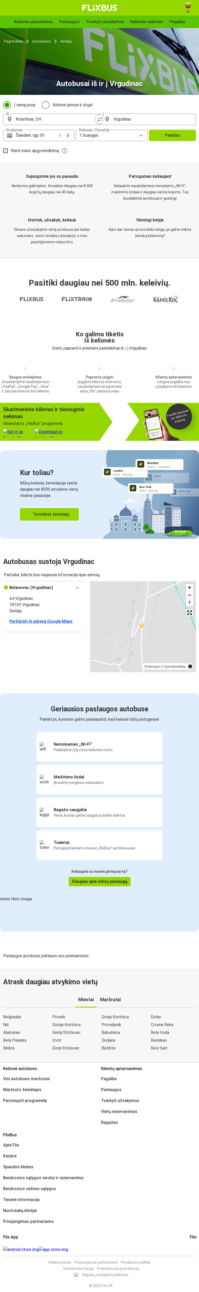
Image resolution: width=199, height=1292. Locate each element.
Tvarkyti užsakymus (120, 1100)
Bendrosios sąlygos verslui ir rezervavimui (43, 1177)
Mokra (9, 1048)
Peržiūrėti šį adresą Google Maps (41, 621)
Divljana (108, 1040)
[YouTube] (193, 1249)
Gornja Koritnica (66, 1024)
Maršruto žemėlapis (22, 1089)
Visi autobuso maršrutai (26, 1078)
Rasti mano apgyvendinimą (35, 150)
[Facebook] (190, 1249)
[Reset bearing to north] (189, 602)
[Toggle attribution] (190, 666)
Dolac (156, 1016)
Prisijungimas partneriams (28, 1221)
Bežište (109, 1048)
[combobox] (56, 119)
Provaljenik (111, 1024)
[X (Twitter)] (196, 1249)
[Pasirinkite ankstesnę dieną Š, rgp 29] (60, 135)
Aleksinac (11, 1032)
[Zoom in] (189, 587)
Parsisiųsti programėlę (25, 1100)
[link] (99, 494)
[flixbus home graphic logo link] (100, 7)
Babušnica (111, 1032)
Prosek (58, 1016)
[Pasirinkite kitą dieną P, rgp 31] (68, 135)
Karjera (10, 1155)
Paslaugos (111, 1089)
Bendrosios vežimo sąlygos (29, 1188)
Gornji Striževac (66, 1032)
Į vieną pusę (24, 104)
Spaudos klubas (18, 1166)
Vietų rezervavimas (119, 1111)
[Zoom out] (189, 595)
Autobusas (41, 41)
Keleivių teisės (60, 1262)
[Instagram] (192, 1249)
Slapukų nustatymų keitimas (105, 1275)
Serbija (66, 41)
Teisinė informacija (21, 1199)
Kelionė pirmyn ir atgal (73, 104)
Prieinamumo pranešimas (118, 1269)
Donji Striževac (66, 1048)
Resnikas (159, 1040)
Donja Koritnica (115, 1016)
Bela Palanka (14, 1040)
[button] (43, 587)
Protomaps (152, 666)
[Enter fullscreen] (189, 613)
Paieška (172, 135)
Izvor (56, 1040)
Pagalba (109, 1078)
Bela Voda (160, 1032)
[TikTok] (198, 1249)
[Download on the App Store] (53, 1250)
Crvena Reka (162, 1024)
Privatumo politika (135, 1262)
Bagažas (109, 1122)
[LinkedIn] (195, 1249)
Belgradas (12, 1016)
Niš (6, 1024)
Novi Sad (159, 1048)
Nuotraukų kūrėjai (20, 1210)
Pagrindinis (13, 41)
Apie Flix (11, 1145)
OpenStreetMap (175, 666)
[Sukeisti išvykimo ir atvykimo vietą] (99, 119)
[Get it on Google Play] (21, 1250)
